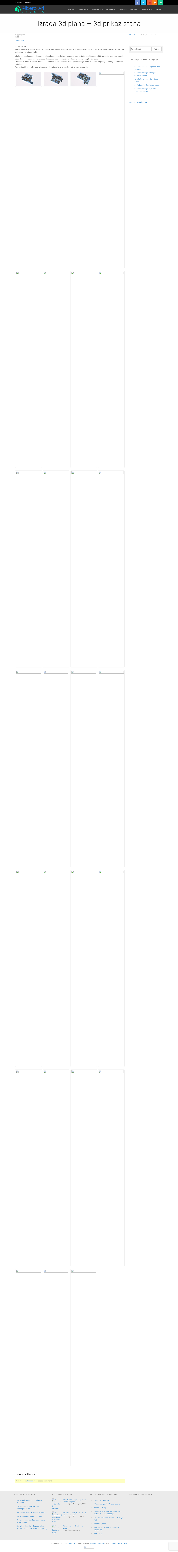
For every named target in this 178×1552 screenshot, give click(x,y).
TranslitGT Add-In (101, 1500)
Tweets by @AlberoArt (138, 102)
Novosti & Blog (100, 1508)
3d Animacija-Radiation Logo (146, 85)
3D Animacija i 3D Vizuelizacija (107, 1504)
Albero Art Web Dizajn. (119, 1543)
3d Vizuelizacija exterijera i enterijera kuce (75, 1514)
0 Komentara (21, 40)
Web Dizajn (98, 1533)
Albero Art (132, 35)
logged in (31, 1481)
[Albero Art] (30, 9)
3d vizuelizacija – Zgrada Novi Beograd (74, 1501)
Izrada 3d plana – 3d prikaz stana (31, 1512)
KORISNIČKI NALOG (23, 2)
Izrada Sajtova (100, 1524)
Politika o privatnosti (97, 1543)
